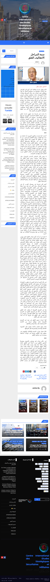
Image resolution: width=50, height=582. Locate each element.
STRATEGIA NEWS (9, 197)
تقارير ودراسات (42, 51)
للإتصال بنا (12, 210)
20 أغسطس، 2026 (42, 434)
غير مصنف (39, 481)
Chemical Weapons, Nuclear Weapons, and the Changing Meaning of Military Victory (9, 486)
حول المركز (38, 478)
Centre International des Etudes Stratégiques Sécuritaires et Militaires (37, 561)
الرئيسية (12, 179)
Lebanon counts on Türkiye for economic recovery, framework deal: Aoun (8, 492)
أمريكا (41, 441)
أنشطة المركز (11, 193)
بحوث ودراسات (33, 399)
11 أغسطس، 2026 (18, 434)
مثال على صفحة (4, 580)
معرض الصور (11, 204)
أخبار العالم (14, 441)
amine (36, 62)
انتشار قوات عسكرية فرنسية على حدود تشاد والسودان (26, 376)
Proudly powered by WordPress (33, 578)
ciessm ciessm (43, 410)
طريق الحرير (44, 400)
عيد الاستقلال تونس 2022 (12, 578)
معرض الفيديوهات (10, 207)
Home (20, 578)
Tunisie (8, 108)
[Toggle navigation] (24, 42)
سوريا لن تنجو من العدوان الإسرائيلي (38, 431)
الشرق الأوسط (34, 441)
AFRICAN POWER (9, 200)
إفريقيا (38, 441)
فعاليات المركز (11, 186)
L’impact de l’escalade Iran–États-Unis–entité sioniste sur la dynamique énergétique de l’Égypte (8, 151)
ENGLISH (23, 399)
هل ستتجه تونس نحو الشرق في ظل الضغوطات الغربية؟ (40, 376)
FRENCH (12, 217)
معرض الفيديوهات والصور (43, 488)
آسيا (17, 441)
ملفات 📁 (12, 190)
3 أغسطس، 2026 (42, 449)
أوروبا (8, 441)
